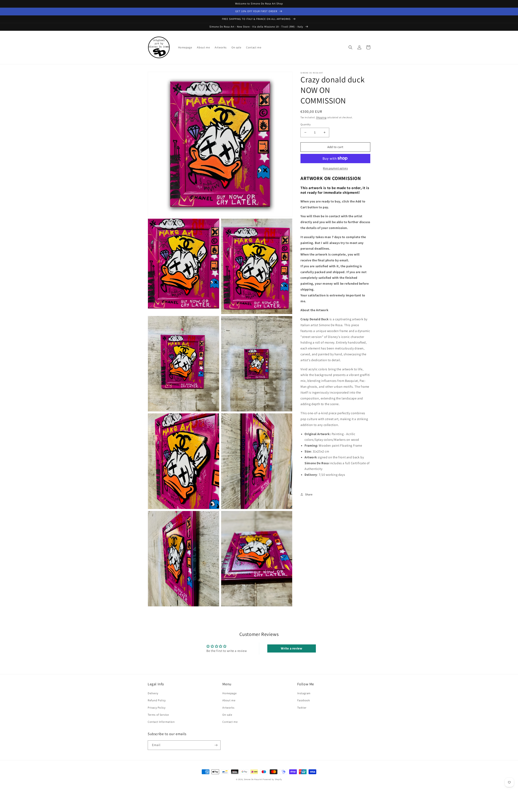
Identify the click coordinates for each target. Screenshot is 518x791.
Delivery (153, 693)
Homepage (229, 693)
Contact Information (161, 722)
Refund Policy (157, 700)
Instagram (304, 693)
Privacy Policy (156, 707)
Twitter (302, 707)
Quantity (305, 124)
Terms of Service (158, 714)
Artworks (228, 707)
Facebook (303, 700)
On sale (227, 714)
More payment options (335, 167)
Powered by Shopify (272, 779)
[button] (350, 47)
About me (228, 700)
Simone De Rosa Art (253, 779)
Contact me (230, 722)
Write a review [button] (291, 648)
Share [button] (309, 494)
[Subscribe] (215, 745)
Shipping (321, 117)
